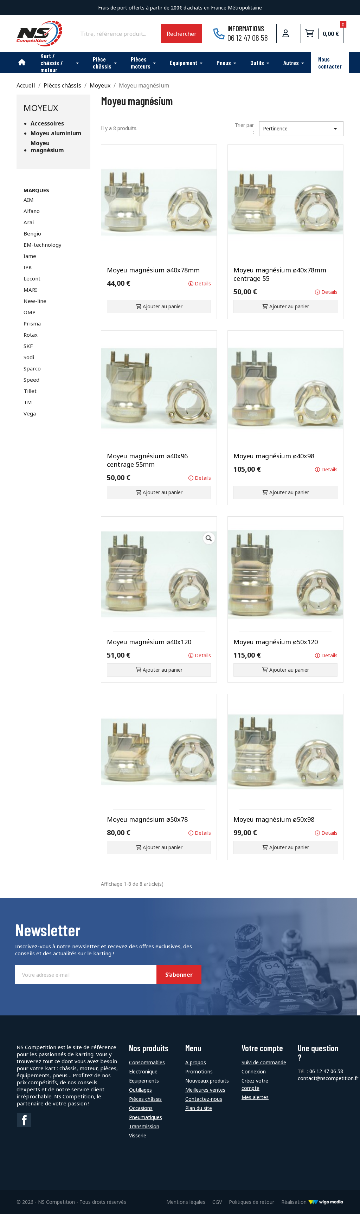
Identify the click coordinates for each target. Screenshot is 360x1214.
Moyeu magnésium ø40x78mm (153, 270)
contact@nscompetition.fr (328, 1078)
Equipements (144, 1080)
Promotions (199, 1071)
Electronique (143, 1071)
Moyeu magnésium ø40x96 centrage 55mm (147, 460)
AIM (29, 199)
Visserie (137, 1135)
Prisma (32, 323)
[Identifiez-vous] (285, 33)
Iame (30, 255)
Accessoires (47, 123)
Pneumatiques (145, 1117)
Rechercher (182, 34)
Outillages (140, 1089)
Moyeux (41, 108)
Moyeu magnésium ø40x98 (273, 456)
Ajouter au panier (161, 306)
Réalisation (294, 1202)
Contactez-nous (203, 1099)
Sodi (29, 357)
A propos (195, 1062)
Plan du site (198, 1108)
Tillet (30, 390)
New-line (35, 300)
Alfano (32, 210)
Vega (30, 413)
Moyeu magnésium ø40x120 (149, 642)
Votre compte (262, 1048)
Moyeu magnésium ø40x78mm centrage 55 (279, 274)
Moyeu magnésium (47, 147)
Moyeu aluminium (56, 133)
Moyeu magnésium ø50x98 (273, 819)
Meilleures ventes (205, 1089)
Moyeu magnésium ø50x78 (147, 819)
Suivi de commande (264, 1062)
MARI (30, 289)
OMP (30, 312)
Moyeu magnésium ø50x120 (275, 642)
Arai (29, 222)
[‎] (22, 62)
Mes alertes (255, 1097)
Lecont (32, 278)
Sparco (32, 368)
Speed (31, 379)
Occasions (141, 1108)
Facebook (24, 1120)
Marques (36, 190)
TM (28, 402)
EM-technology (43, 244)
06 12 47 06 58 (326, 1071)
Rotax (31, 334)
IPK (28, 267)
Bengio (32, 233)
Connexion (254, 1071)
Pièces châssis (145, 1099)
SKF (28, 345)
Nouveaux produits (207, 1080)
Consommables (147, 1062)
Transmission (144, 1126)
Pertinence (301, 128)
